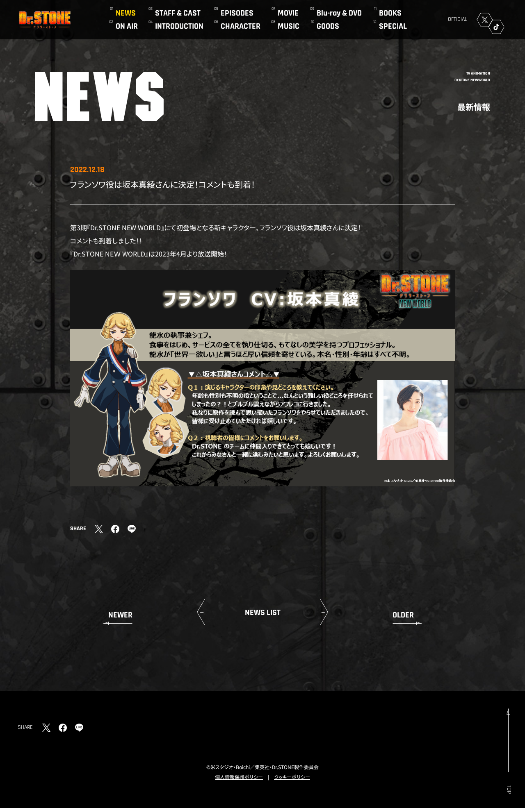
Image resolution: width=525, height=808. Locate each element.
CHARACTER (240, 26)
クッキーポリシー (292, 776)
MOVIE (288, 13)
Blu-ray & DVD (339, 13)
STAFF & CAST (178, 13)
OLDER (403, 615)
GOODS (328, 26)
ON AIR (127, 26)
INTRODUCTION (179, 26)
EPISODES (237, 13)
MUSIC (288, 26)
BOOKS (390, 13)
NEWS (126, 13)
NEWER (120, 615)
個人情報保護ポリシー (239, 776)
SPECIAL (393, 26)
